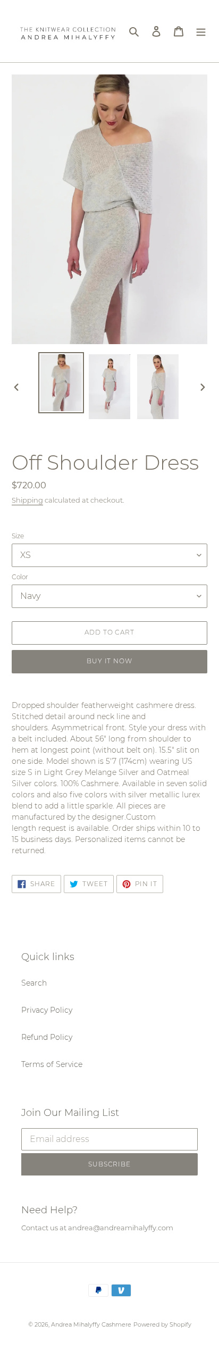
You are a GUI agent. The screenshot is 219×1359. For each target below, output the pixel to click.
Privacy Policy (46, 1010)
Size (18, 536)
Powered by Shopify (162, 1324)
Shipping (27, 500)
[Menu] (201, 31)
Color (20, 577)
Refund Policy (46, 1037)
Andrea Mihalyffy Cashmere (91, 1324)
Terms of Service (51, 1064)
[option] (61, 382)
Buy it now (110, 661)
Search (34, 983)
